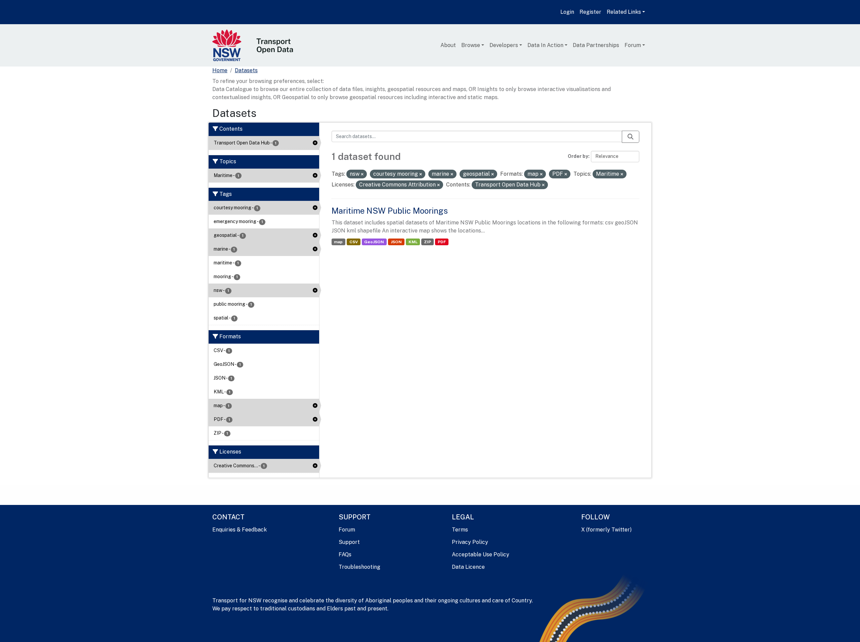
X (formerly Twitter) (606, 529)
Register (590, 12)
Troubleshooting (359, 567)
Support (349, 542)
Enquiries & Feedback (239, 529)
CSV (353, 242)
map (338, 242)
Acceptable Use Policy (480, 554)
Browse (470, 45)
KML (413, 242)
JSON (396, 242)
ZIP (427, 242)
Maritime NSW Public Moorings (390, 210)
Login (567, 12)
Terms (460, 529)
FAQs (345, 554)
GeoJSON (374, 242)
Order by (578, 156)
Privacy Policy (470, 542)
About (448, 45)
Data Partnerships (596, 45)
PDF (442, 242)
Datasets (246, 70)
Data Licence (468, 567)
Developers (503, 45)
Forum (633, 45)
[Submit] (630, 137)
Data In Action (545, 45)
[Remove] (362, 174)
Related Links (624, 12)
